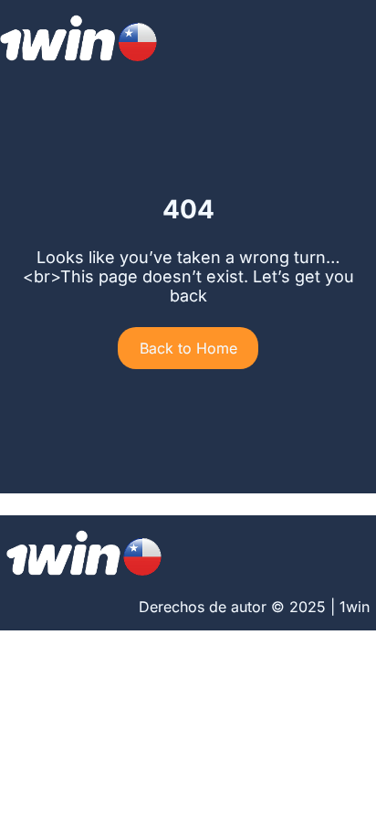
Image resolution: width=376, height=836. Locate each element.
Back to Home (188, 348)
